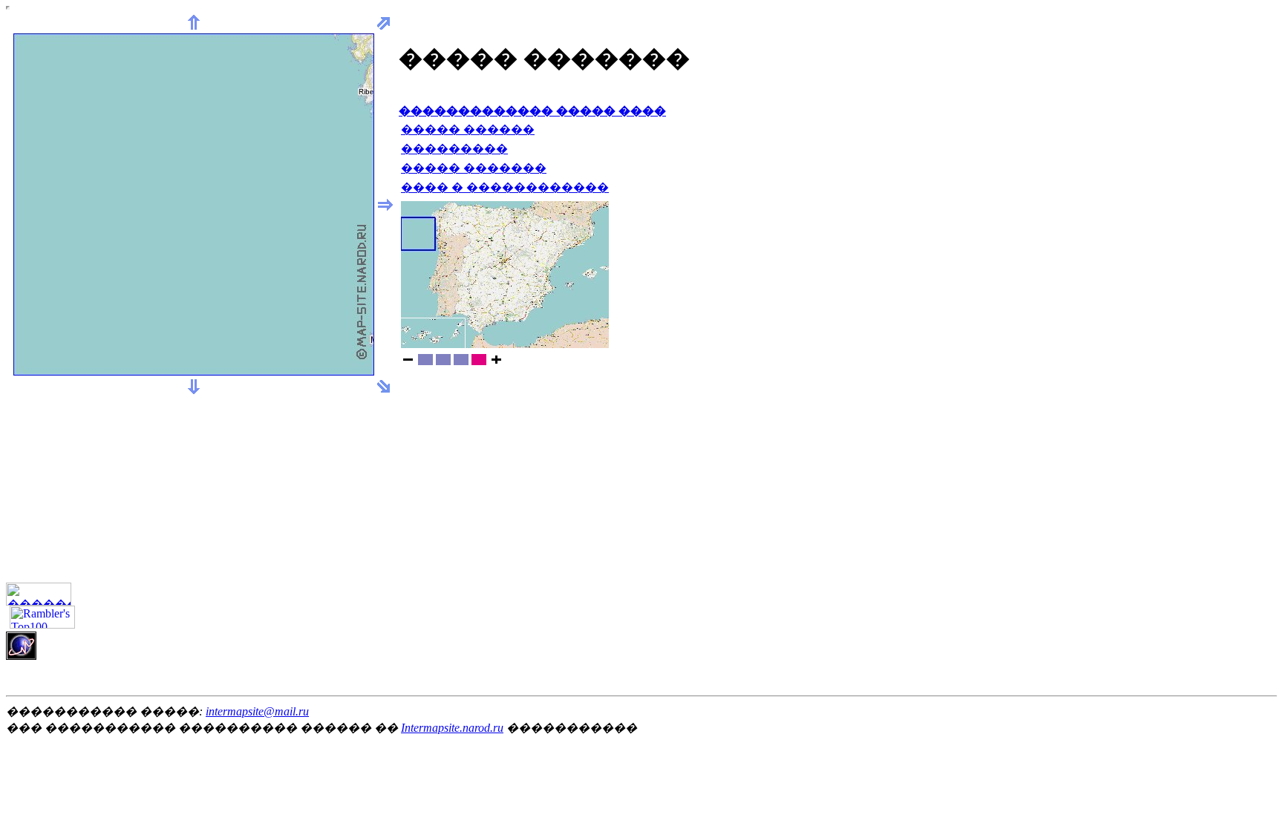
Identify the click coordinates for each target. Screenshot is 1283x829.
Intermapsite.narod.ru (452, 727)
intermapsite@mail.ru (257, 711)
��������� (454, 148)
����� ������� (473, 168)
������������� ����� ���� (532, 111)
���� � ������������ (505, 187)
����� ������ (468, 129)
